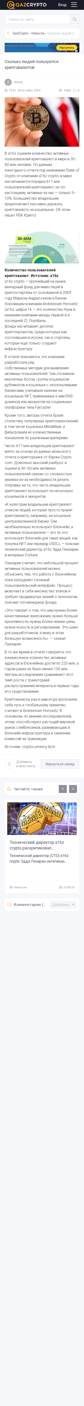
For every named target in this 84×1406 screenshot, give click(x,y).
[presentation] (63, 789)
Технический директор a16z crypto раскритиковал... (37, 845)
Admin (18, 82)
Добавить (25, 764)
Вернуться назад (60, 764)
